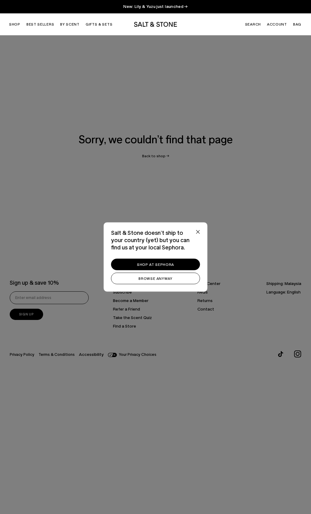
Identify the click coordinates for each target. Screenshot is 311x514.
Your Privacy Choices (137, 355)
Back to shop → (155, 156)
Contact (205, 309)
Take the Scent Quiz (132, 318)
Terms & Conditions (57, 355)
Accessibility (91, 355)
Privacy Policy (22, 355)
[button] (14, 24)
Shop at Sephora (155, 264)
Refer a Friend (126, 309)
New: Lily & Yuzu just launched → (155, 7)
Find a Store (124, 326)
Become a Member (131, 301)
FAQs (202, 292)
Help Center (208, 284)
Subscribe (122, 292)
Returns (205, 301)
